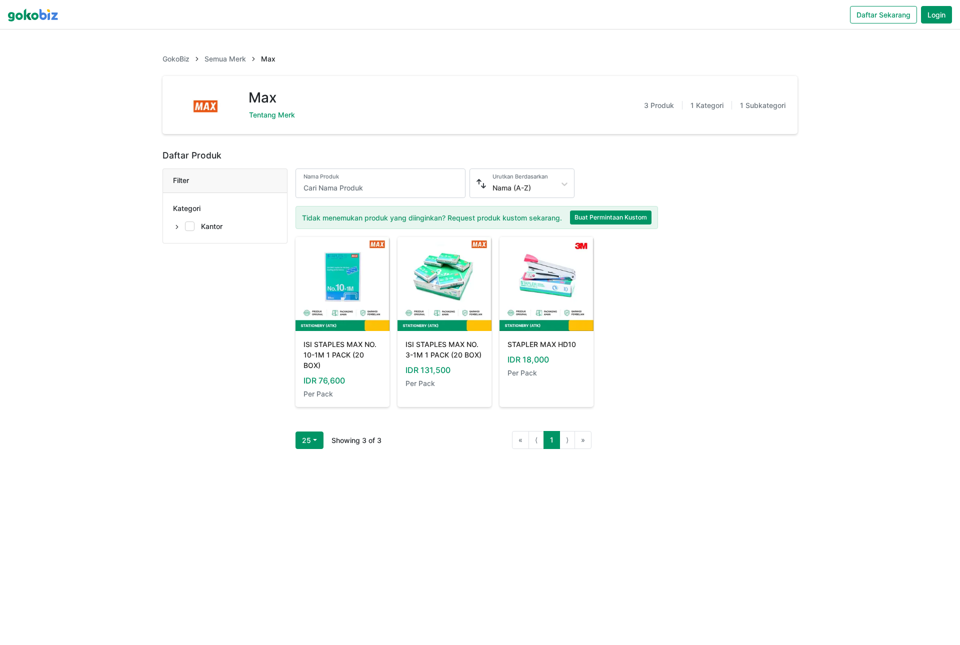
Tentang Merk (272, 114)
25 (306, 440)
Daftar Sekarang (883, 14)
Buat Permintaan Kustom (610, 217)
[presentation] (203, 227)
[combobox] (493, 187)
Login (937, 14)
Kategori (186, 208)
